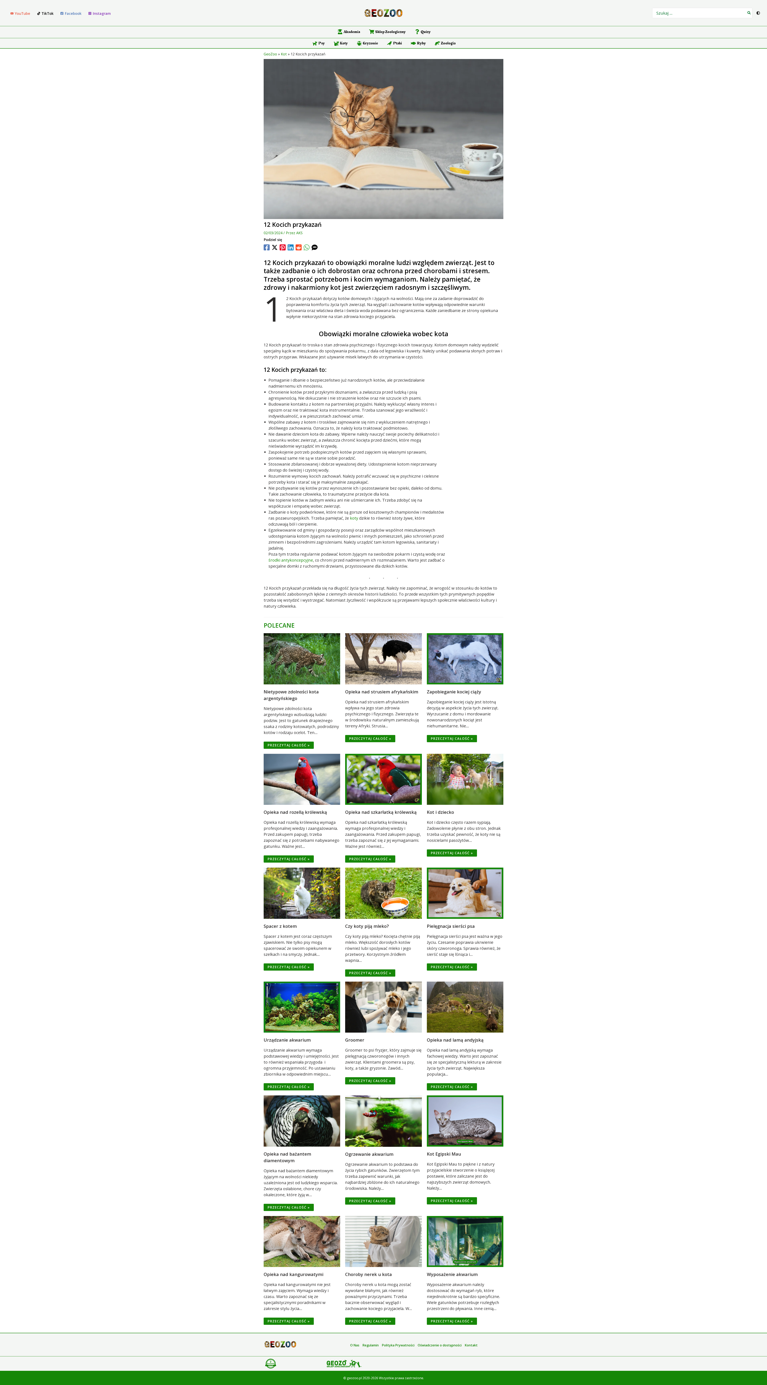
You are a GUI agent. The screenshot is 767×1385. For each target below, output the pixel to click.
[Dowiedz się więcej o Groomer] (383, 1006)
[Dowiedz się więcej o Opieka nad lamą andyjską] (465, 1006)
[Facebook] (267, 247)
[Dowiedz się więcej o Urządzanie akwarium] (302, 1006)
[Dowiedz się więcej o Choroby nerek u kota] (383, 1241)
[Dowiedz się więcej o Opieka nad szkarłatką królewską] (383, 779)
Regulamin (371, 1345)
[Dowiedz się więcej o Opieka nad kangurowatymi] (302, 1241)
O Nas (354, 1345)
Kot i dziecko (440, 812)
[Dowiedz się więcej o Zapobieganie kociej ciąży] (465, 658)
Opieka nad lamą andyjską (455, 1040)
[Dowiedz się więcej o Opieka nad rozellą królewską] (302, 779)
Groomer (354, 1040)
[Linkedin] (291, 247)
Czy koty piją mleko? (367, 926)
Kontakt (471, 1345)
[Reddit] (299, 247)
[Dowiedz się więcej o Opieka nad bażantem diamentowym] (302, 1120)
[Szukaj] (749, 13)
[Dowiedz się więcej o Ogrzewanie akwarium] (383, 1120)
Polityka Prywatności (398, 1345)
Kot (284, 54)
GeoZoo (270, 54)
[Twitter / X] (275, 247)
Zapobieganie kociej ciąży (454, 692)
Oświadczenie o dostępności (440, 1345)
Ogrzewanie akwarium (369, 1154)
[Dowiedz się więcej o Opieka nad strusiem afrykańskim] (383, 658)
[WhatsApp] (307, 247)
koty (354, 518)
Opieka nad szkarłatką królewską (381, 812)
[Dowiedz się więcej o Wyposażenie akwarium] (465, 1241)
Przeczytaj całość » (289, 745)
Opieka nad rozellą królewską (295, 812)
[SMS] (315, 247)
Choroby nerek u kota (368, 1274)
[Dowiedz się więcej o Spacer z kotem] (302, 892)
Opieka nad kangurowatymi (293, 1274)
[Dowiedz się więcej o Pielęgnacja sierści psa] (465, 892)
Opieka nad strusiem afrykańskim (381, 692)
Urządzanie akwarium (287, 1040)
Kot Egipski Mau (444, 1154)
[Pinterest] (283, 247)
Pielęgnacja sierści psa (451, 926)
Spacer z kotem (280, 926)
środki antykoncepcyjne (290, 560)
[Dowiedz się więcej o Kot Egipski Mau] (465, 1120)
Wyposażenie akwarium (452, 1274)
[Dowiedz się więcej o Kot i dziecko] (465, 779)
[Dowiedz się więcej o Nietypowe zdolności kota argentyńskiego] (302, 658)
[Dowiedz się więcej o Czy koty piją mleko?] (383, 892)
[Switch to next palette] (758, 13)
